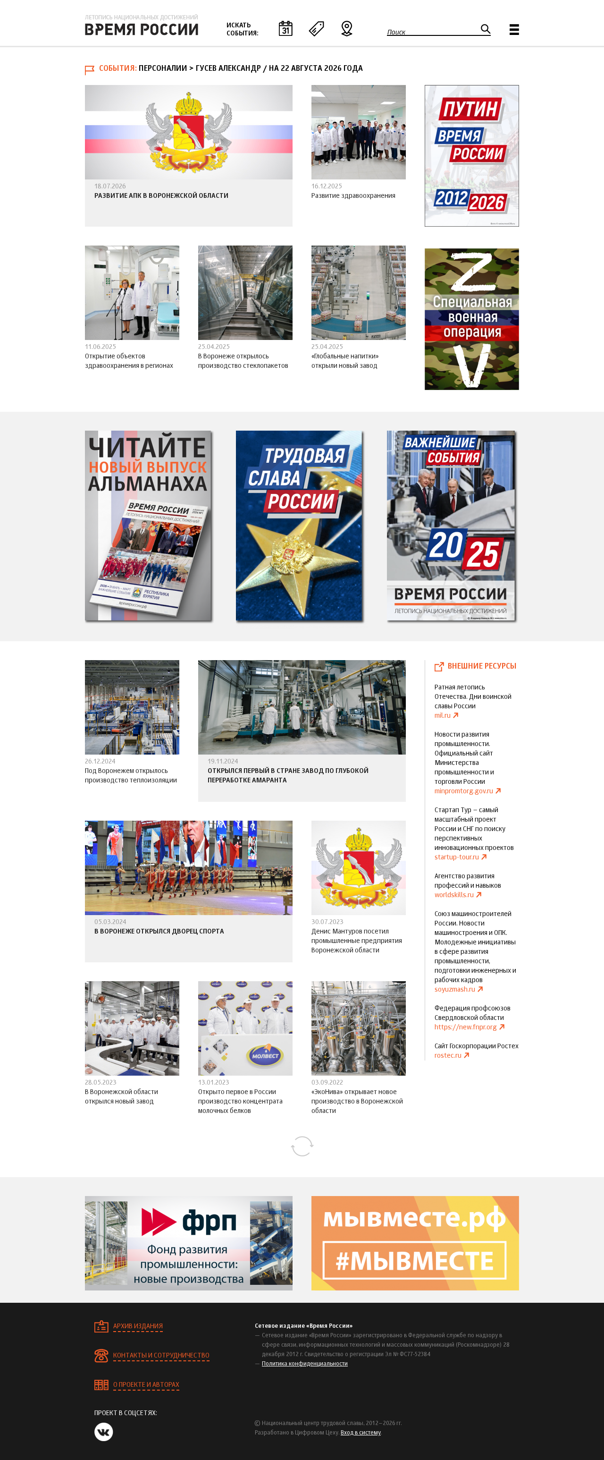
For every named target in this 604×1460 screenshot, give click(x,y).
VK (103, 1431)
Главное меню (514, 29)
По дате (285, 28)
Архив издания (138, 1326)
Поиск (396, 32)
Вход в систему (361, 1433)
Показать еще (302, 1146)
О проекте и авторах (146, 1385)
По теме (316, 28)
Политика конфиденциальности (305, 1364)
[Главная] (141, 25)
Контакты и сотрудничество (161, 1355)
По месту (346, 28)
